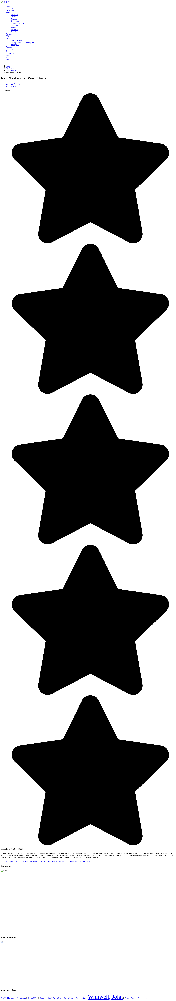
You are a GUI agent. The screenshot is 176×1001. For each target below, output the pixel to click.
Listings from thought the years (22, 43)
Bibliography (15, 45)
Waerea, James (68, 998)
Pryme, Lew (142, 998)
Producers (14, 25)
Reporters (14, 32)
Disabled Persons (7, 998)
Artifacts (9, 47)
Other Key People (17, 23)
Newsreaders (15, 21)
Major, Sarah (21, 998)
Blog (7, 58)
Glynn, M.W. (33, 998)
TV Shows (10, 10)
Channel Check (16, 40)
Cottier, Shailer (45, 998)
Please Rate (5, 849)
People (8, 12)
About (8, 55)
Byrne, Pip (57, 998)
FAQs (8, 36)
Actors (13, 17)
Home (8, 6)
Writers (13, 27)
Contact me (10, 53)
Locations (9, 49)
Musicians (14, 30)
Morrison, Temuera (13, 84)
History (8, 38)
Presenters (14, 15)
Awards (9, 34)
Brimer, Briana (130, 998)
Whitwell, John (105, 997)
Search (8, 51)
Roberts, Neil (11, 86)
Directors (14, 19)
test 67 (13, 8)
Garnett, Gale (81, 998)
